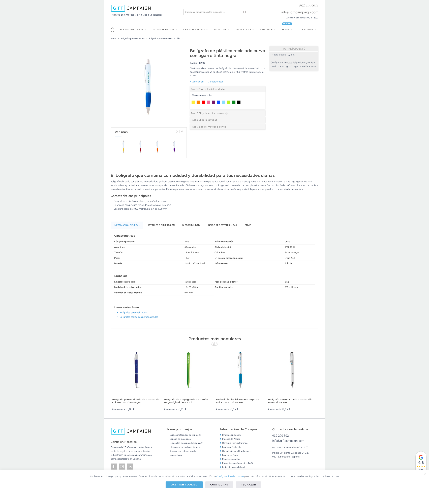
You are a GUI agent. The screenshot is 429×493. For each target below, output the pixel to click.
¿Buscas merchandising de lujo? (185, 447)
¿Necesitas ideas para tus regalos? (186, 443)
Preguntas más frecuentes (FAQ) (237, 463)
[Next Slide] (181, 131)
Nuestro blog (176, 455)
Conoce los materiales (180, 439)
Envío (248, 225)
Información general (231, 435)
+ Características (214, 81)
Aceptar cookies (184, 484)
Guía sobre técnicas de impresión (185, 435)
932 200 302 (308, 5)
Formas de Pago (230, 455)
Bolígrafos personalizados (132, 38)
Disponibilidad (191, 225)
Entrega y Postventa (231, 447)
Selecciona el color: (202, 95)
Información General (127, 225)
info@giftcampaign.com (299, 12)
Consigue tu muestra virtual (235, 443)
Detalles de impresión (161, 225)
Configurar (219, 484)
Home (113, 38)
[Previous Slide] (177, 131)
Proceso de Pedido (231, 439)
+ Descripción (197, 81)
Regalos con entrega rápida (183, 451)
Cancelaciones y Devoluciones (236, 451)
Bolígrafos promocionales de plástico (166, 38)
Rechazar (248, 484)
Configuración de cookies (230, 476)
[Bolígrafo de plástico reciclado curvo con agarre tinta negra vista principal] (148, 86)
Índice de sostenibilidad (222, 225)
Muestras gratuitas (231, 459)
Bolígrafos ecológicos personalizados (139, 317)
